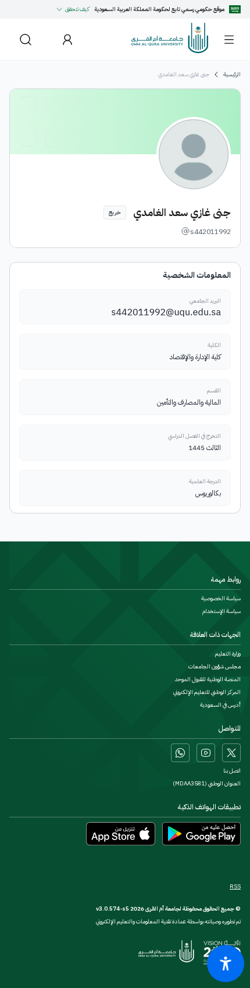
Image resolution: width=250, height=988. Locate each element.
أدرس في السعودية (220, 705)
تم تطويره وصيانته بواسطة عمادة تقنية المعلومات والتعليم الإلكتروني (168, 921)
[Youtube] (206, 752)
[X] (231, 752)
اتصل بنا (232, 771)
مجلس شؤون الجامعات (214, 667)
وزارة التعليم (228, 654)
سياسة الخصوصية (221, 598)
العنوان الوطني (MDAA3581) (207, 784)
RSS (235, 887)
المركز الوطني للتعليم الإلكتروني (207, 692)
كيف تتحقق (77, 9)
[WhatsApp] (180, 752)
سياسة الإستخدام (221, 611)
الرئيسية (232, 74)
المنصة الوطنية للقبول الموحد (208, 679)
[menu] (229, 39)
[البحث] (25, 39)
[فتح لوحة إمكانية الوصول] (225, 963)
